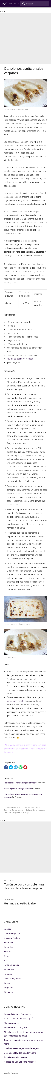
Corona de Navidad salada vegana (20, 1053)
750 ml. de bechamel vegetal (20, 359)
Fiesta (34, 810)
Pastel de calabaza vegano (16, 1057)
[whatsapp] (20, 767)
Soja (22, 813)
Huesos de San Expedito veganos (20, 1062)
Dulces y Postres (12, 938)
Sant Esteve (8, 813)
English (15, 1073)
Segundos (34, 807)
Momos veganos (11, 1023)
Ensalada (8, 942)
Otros (6, 956)
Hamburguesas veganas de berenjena (21, 1048)
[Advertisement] (25, 38)
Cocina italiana (26, 810)
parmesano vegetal (15, 701)
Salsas (7, 983)
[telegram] (16, 767)
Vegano (27, 813)
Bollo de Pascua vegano (15, 1027)
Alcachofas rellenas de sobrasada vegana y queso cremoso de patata (24, 1034)
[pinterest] (25, 767)
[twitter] (11, 767)
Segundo (16, 813)
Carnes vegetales (12, 933)
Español (7, 1073)
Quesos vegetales (12, 978)
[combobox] (34, 3)
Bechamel (7, 810)
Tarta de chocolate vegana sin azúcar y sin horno (23, 1042)
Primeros (8, 974)
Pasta (6, 960)
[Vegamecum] (4, 3)
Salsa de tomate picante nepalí (18, 1018)
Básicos (7, 929)
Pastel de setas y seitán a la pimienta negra (20, 783)
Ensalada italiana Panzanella (17, 1014)
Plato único (9, 969)
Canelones (16, 810)
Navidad (41, 810)
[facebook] (6, 767)
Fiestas (27, 807)
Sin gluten (8, 992)
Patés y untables (11, 965)
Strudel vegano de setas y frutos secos (18, 789)
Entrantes (8, 947)
